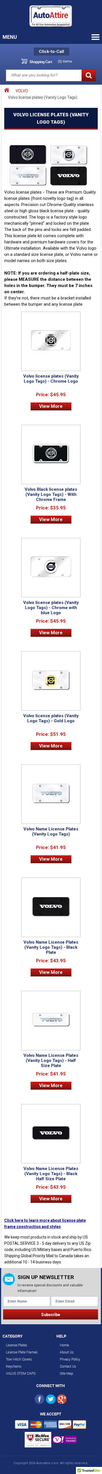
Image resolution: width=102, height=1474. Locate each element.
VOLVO (22, 91)
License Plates (16, 1345)
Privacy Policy (70, 1359)
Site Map (66, 1374)
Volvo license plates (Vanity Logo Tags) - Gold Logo (51, 718)
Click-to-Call (51, 51)
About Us (67, 1352)
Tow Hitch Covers (19, 1359)
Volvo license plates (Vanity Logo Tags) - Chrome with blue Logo (51, 607)
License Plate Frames (22, 1352)
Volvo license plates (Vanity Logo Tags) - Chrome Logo (51, 379)
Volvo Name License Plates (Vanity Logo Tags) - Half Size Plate (51, 1060)
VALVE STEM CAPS (20, 1374)
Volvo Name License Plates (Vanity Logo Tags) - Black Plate (51, 947)
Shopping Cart (40, 61)
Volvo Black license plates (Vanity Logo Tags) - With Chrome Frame (51, 494)
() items (65, 61)
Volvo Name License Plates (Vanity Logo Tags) (51, 831)
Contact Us (68, 1366)
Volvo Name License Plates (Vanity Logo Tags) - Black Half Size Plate (51, 1173)
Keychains (14, 1366)
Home (64, 1345)
